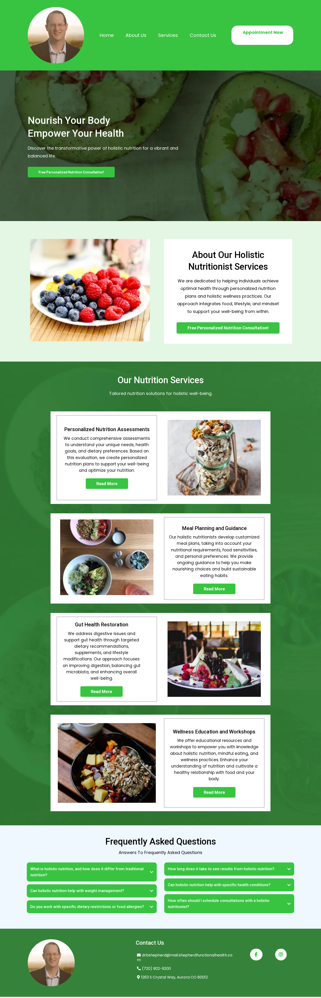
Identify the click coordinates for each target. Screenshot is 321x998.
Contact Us (203, 35)
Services (168, 35)
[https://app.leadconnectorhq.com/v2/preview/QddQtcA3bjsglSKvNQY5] (56, 35)
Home (106, 35)
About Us (135, 35)
